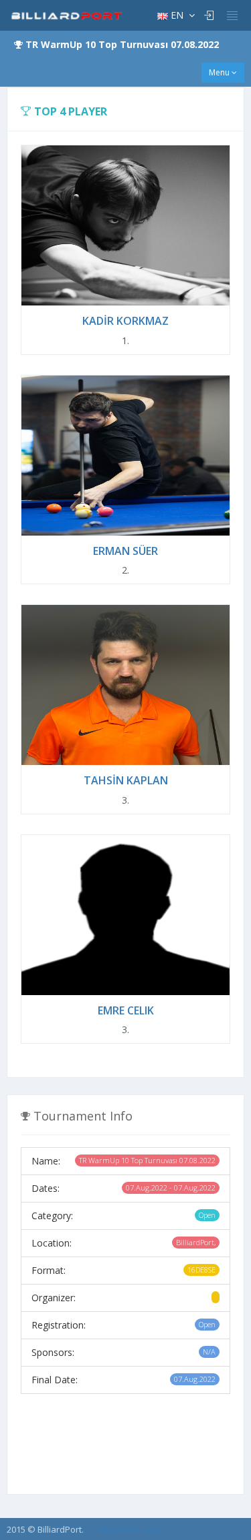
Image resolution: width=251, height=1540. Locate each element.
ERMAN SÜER (125, 551)
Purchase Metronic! (125, 1529)
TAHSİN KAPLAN (126, 780)
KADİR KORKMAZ (125, 320)
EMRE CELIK (126, 1010)
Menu (220, 72)
